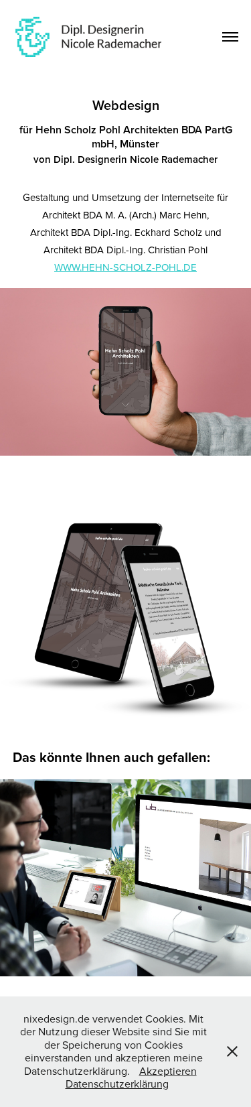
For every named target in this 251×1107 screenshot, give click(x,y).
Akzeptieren (168, 1070)
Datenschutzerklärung (117, 1083)
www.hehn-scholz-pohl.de (125, 267)
